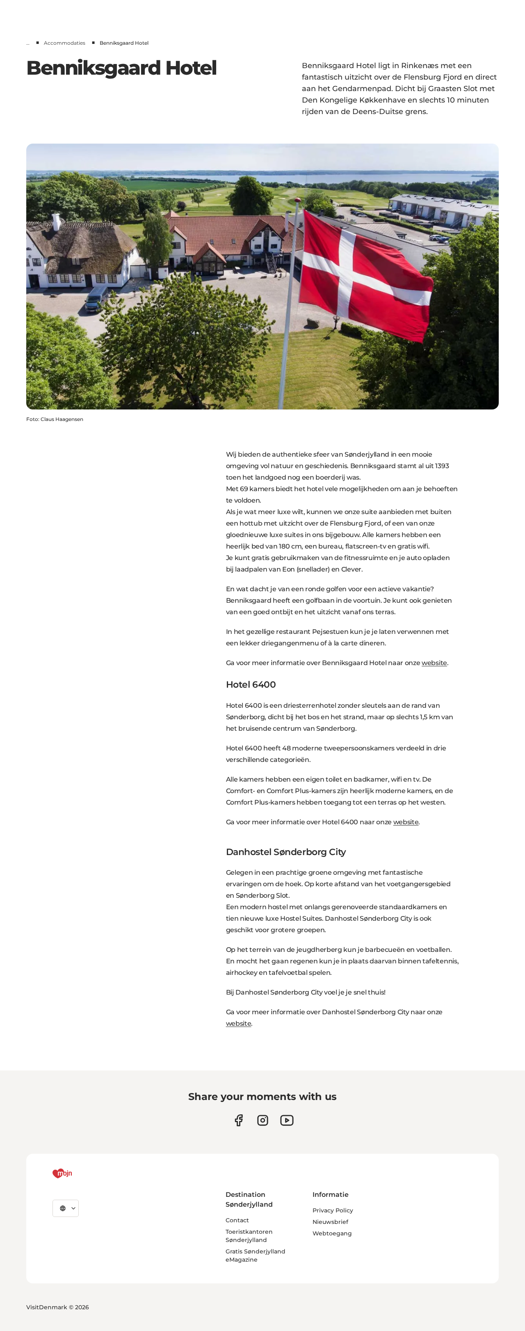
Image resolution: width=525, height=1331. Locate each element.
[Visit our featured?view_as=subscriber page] (287, 1120)
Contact (237, 1220)
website (434, 663)
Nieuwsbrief (330, 1222)
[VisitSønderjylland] (77, 1173)
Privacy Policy (333, 1210)
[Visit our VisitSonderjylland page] (238, 1120)
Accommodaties (64, 43)
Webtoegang (332, 1233)
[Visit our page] (263, 1120)
